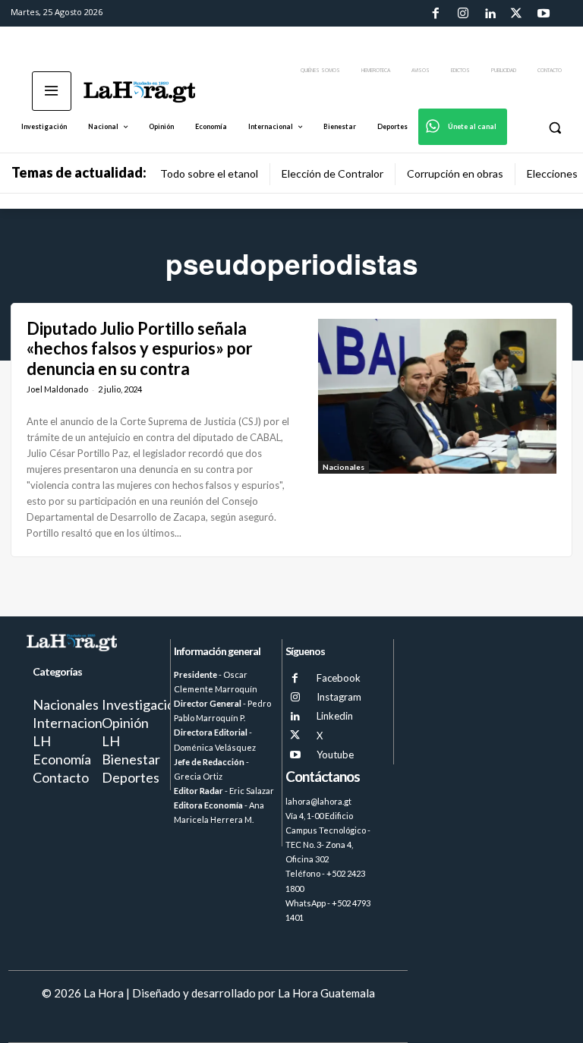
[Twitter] (516, 13)
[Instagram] (462, 13)
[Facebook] (435, 13)
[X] (294, 735)
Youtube (335, 754)
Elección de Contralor (332, 173)
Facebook (339, 678)
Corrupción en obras (455, 173)
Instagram (339, 697)
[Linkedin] (489, 13)
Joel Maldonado (57, 389)
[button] (554, 127)
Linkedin (335, 716)
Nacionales (343, 466)
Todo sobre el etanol (209, 173)
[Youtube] (543, 13)
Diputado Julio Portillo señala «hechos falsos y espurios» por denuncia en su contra (140, 348)
